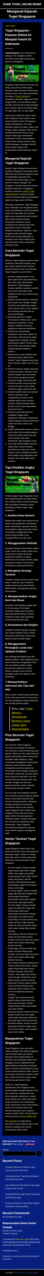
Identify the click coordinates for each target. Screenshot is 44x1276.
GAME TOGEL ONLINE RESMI (25, 1273)
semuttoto (7, 1256)
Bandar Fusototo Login (12, 1231)
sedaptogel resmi (10, 1250)
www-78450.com (28, 1116)
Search (6, 1150)
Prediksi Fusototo (10, 1234)
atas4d (13, 1121)
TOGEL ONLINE (10, 26)
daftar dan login (22, 1239)
